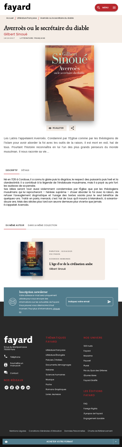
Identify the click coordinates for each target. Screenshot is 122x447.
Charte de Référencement (100, 431)
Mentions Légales (18, 431)
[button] (33, 38)
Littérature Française (27, 18)
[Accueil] (17, 7)
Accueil (10, 18)
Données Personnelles (74, 431)
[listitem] (6, 387)
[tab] (11, 170)
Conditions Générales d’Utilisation (45, 431)
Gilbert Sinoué (15, 34)
